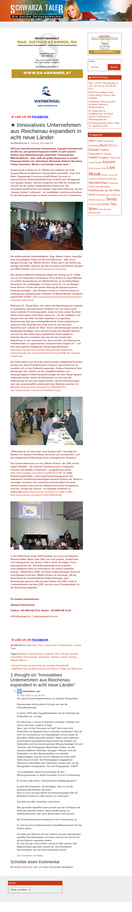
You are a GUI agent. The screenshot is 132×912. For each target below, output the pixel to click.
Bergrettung (94, 145)
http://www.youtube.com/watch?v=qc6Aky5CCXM (36, 473)
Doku (57, 653)
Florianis (107, 154)
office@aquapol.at (20, 616)
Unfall (98, 204)
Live (111, 167)
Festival (104, 149)
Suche (92, 61)
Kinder (98, 162)
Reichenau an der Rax (104, 190)
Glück (112, 157)
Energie (74, 653)
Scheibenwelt (102, 194)
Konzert (108, 162)
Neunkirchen (98, 183)
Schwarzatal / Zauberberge (58, 645)
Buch (104, 145)
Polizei (92, 186)
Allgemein (32, 645)
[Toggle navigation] (12, 25)
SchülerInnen (115, 195)
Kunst (91, 168)
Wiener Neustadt (104, 209)
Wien (93, 209)
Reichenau (44, 657)
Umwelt (64, 657)
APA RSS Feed (99, 77)
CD (111, 145)
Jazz (118, 157)
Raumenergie (30, 657)
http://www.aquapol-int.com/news (48, 269)
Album (92, 140)
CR (51, 143)
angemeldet (27, 867)
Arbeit (100, 141)
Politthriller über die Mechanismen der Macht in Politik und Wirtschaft (47, 668)
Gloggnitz (104, 157)
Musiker (105, 175)
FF (102, 154)
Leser (103, 168)
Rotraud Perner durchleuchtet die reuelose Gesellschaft (40, 665)
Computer (49, 653)
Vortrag (72, 657)
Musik (95, 174)
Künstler (97, 168)
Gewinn (94, 157)
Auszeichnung (35, 653)
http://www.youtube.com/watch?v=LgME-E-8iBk (48, 492)
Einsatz (65, 653)
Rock (92, 194)
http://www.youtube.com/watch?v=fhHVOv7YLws (35, 390)
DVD (116, 146)
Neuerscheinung (108, 178)
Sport (103, 200)
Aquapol (23, 653)
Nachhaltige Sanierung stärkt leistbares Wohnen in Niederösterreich (102, 104)
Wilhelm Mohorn (18, 660)
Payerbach (113, 183)
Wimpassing (94, 212)
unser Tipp (109, 204)
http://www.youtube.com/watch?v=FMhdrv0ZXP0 (40, 387)
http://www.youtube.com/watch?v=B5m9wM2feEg (35, 495)
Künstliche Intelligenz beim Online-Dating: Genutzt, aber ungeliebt (102, 95)
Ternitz (111, 199)
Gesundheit (16, 657)
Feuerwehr (94, 153)
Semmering (94, 200)
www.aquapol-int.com (46, 616)
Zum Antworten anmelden (30, 855)
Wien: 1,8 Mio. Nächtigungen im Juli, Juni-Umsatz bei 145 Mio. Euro (103, 86)
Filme (40, 645)
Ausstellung (108, 141)
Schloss (55, 657)
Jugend (91, 163)
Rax (97, 186)
